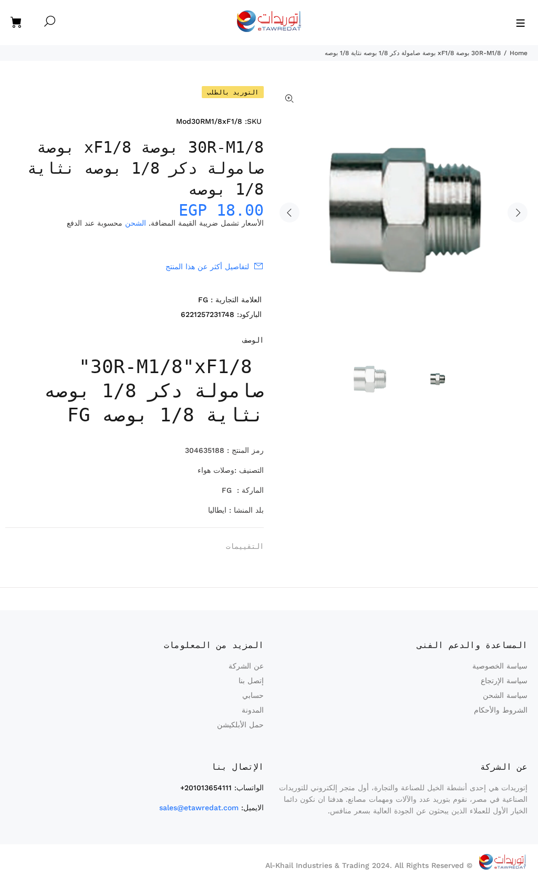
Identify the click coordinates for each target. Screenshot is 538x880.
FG (203, 299)
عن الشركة (246, 666)
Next (517, 212)
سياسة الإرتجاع (504, 680)
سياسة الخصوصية (499, 666)
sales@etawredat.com (199, 807)
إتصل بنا (251, 680)
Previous (289, 212)
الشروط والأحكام (500, 710)
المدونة (253, 710)
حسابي (253, 695)
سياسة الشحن (505, 695)
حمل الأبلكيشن (240, 724)
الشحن (135, 223)
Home (518, 53)
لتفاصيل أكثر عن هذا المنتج (207, 266)
